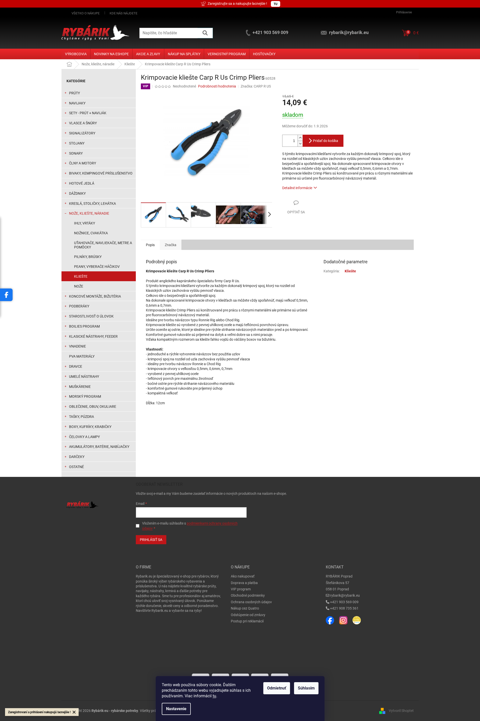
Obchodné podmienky (248, 595)
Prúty (74, 93)
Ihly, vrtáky (84, 223)
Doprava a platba (244, 583)
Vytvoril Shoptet (401, 711)
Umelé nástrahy (84, 376)
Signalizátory (82, 133)
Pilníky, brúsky (88, 257)
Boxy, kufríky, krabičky (90, 427)
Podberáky (79, 306)
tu (214, 696)
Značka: (256, 86)
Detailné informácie (297, 188)
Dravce (75, 366)
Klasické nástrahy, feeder (93, 336)
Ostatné (76, 467)
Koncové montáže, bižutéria (95, 296)
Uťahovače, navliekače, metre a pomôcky (103, 245)
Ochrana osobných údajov (251, 602)
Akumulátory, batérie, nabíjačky (99, 447)
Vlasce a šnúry (83, 123)
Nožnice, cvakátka (91, 233)
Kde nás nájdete (123, 13)
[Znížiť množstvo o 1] (300, 144)
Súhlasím (306, 688)
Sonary (76, 153)
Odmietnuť (276, 688)
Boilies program (84, 326)
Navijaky (77, 103)
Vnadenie (77, 346)
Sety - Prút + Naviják (87, 113)
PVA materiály (81, 356)
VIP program (241, 589)
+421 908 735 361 (344, 608)
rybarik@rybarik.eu (345, 595)
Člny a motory (82, 163)
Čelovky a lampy (84, 437)
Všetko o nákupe (86, 13)
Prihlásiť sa (151, 540)
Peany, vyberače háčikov (97, 267)
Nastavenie (176, 708)
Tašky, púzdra (81, 417)
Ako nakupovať (242, 576)
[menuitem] (75, 54)
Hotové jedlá (81, 183)
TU (275, 4)
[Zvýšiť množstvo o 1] (300, 138)
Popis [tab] (150, 245)
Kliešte (80, 276)
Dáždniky (77, 193)
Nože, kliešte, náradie (89, 213)
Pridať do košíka (325, 141)
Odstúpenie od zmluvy (248, 615)
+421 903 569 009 (344, 602)
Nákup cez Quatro (245, 608)
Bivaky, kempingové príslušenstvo (101, 173)
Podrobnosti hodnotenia (217, 86)
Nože (78, 286)
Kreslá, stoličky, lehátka (92, 203)
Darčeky (76, 457)
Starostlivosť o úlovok (91, 316)
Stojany (76, 143)
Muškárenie (80, 387)
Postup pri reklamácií (247, 621)
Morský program (85, 396)
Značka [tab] (170, 245)
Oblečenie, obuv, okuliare (92, 407)
